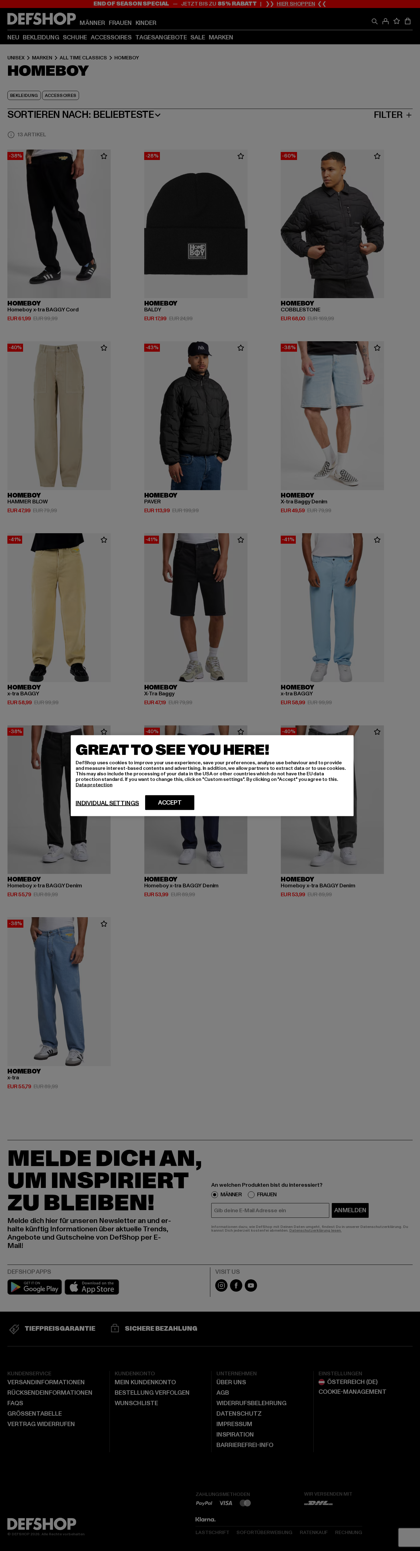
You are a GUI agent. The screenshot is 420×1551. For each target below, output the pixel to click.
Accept (170, 802)
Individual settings (107, 803)
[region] (212, 775)
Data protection (94, 784)
